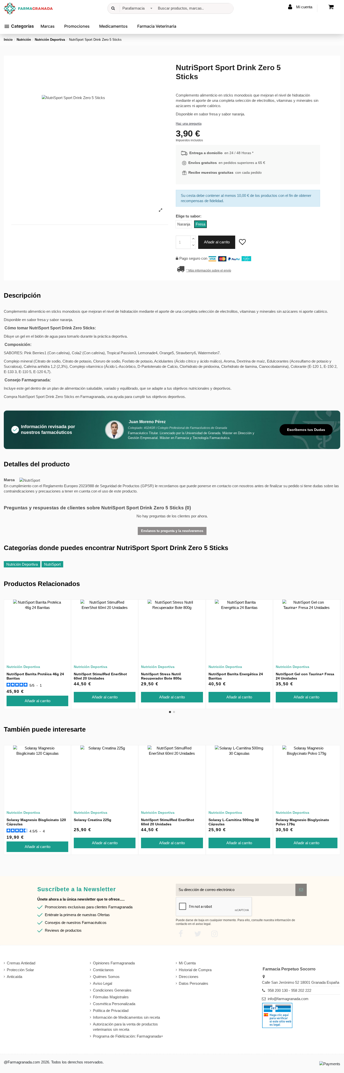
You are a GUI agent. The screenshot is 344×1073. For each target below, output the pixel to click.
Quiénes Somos (106, 976)
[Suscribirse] (301, 890)
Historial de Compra (195, 970)
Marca (9, 480)
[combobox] (136, 8)
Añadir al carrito (217, 242)
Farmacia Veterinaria (156, 26)
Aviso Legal (102, 983)
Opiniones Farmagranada (114, 963)
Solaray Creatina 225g (92, 820)
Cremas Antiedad (21, 963)
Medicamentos (113, 26)
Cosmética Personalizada (114, 1004)
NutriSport (52, 564)
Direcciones (188, 976)
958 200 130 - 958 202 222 (289, 990)
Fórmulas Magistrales (111, 997)
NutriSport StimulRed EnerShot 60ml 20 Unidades (100, 676)
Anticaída (14, 976)
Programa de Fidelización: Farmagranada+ (128, 1036)
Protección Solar (20, 970)
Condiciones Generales (112, 990)
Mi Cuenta (187, 963)
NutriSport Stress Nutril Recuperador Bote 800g (161, 676)
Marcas (48, 26)
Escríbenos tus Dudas (306, 430)
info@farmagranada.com (288, 999)
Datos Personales (193, 983)
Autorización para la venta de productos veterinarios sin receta (125, 1027)
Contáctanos (103, 970)
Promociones (77, 26)
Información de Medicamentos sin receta (126, 1017)
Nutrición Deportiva (22, 564)
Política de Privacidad (110, 1010)
